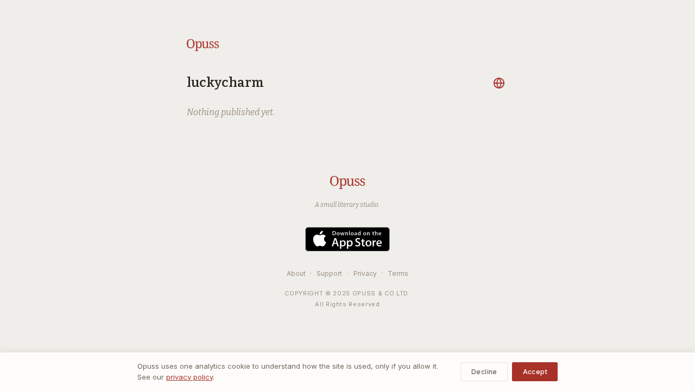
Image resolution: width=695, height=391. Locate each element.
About (296, 273)
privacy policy (189, 377)
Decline (484, 372)
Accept (535, 372)
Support (329, 273)
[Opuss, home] (203, 45)
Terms (398, 273)
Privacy (365, 273)
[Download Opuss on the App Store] (347, 239)
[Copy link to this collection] (500, 83)
